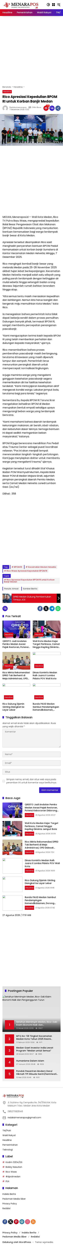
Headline (7, 91)
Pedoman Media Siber (14, 1198)
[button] (48, 4)
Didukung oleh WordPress (16, 1242)
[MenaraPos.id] (21, 4)
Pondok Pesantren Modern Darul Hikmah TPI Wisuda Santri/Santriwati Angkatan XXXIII (36, 1073)
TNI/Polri (6, 1130)
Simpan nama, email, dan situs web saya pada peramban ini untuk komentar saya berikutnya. (31, 781)
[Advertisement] (31, 50)
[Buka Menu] (53, 4)
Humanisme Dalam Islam (30, 1060)
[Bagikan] (58, 108)
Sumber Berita (30, 588)
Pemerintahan (10, 1144)
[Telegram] (52, 608)
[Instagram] (27, 1221)
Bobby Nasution (14, 1167)
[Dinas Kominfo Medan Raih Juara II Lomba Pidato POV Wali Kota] (47, 660)
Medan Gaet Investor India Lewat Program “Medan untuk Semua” (34, 1049)
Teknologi (7, 1149)
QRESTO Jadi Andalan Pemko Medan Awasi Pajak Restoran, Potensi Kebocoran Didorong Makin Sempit (15, 644)
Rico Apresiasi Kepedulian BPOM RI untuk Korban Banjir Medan (29, 580)
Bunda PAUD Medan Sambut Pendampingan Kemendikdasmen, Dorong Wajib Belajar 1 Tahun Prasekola (46, 707)
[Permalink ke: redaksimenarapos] (5, 108)
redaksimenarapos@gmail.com (24, 1117)
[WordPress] (21, 1221)
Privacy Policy (9, 1203)
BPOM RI (18, 567)
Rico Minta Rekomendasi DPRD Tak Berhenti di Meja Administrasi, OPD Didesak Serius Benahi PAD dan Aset (16, 675)
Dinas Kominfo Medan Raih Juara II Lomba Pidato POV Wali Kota (45, 675)
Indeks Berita (9, 1194)
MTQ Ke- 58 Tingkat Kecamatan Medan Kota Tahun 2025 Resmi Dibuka (34, 1038)
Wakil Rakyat (9, 1135)
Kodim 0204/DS (14, 1162)
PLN (7, 1181)
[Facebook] (40, 608)
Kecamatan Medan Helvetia (42, 567)
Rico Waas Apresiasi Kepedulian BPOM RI (27, 570)
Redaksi (6, 1208)
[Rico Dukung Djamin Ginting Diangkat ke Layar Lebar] (16, 692)
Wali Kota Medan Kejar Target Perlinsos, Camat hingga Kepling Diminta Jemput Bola (46, 644)
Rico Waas (11, 1171)
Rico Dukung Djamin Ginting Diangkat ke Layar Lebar (13, 706)
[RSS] (33, 1221)
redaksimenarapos (18, 107)
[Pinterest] (16, 1221)
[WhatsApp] (58, 608)
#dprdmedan (13, 1176)
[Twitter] (46, 608)
